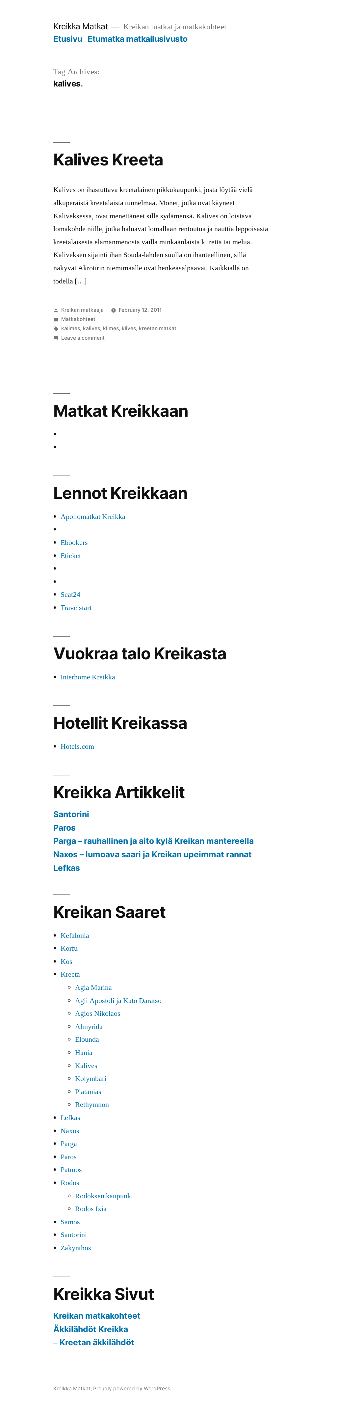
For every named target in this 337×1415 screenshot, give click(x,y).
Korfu (69, 948)
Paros (64, 828)
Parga (69, 1143)
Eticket (71, 555)
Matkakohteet (78, 319)
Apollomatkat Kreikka (93, 516)
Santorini (71, 814)
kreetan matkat (157, 328)
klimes (111, 328)
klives (129, 328)
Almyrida (89, 1026)
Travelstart (76, 607)
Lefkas (66, 868)
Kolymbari (90, 1078)
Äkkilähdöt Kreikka (90, 1329)
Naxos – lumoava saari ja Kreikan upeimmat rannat (152, 854)
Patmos (71, 1169)
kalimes (70, 328)
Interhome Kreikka (88, 677)
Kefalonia (75, 935)
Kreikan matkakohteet (97, 1316)
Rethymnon (92, 1104)
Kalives (86, 1065)
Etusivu (67, 39)
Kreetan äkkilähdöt (97, 1342)
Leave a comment (83, 338)
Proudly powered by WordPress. (132, 1388)
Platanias (88, 1091)
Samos (70, 1222)
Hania (83, 1052)
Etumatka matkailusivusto (137, 39)
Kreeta (70, 974)
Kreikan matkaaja (82, 310)
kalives (91, 328)
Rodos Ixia (91, 1208)
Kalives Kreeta (108, 159)
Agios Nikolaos (97, 1013)
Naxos (70, 1130)
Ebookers (74, 542)
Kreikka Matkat (80, 26)
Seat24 (70, 594)
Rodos (70, 1182)
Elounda (87, 1039)
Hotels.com (77, 746)
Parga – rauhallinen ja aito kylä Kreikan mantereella (153, 841)
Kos (66, 961)
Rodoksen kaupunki (104, 1196)
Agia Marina (93, 987)
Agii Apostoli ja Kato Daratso (118, 1000)
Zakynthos (76, 1248)
